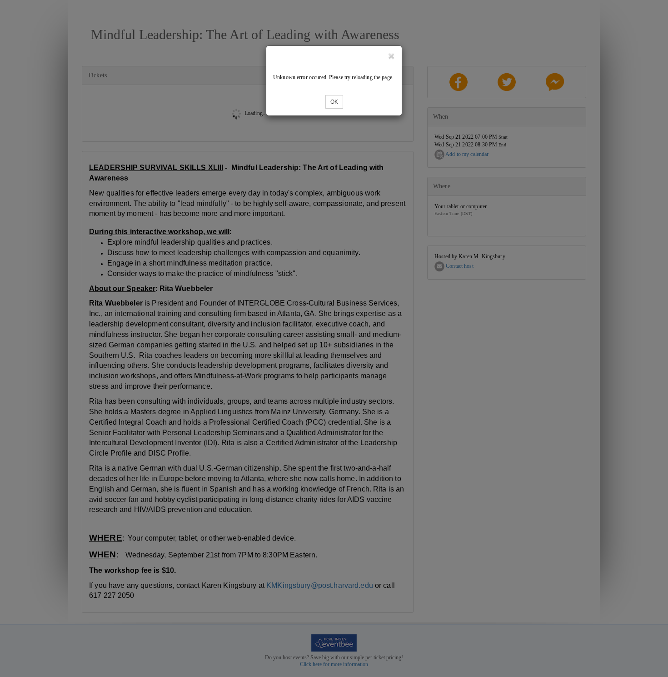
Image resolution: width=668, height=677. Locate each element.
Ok (334, 102)
